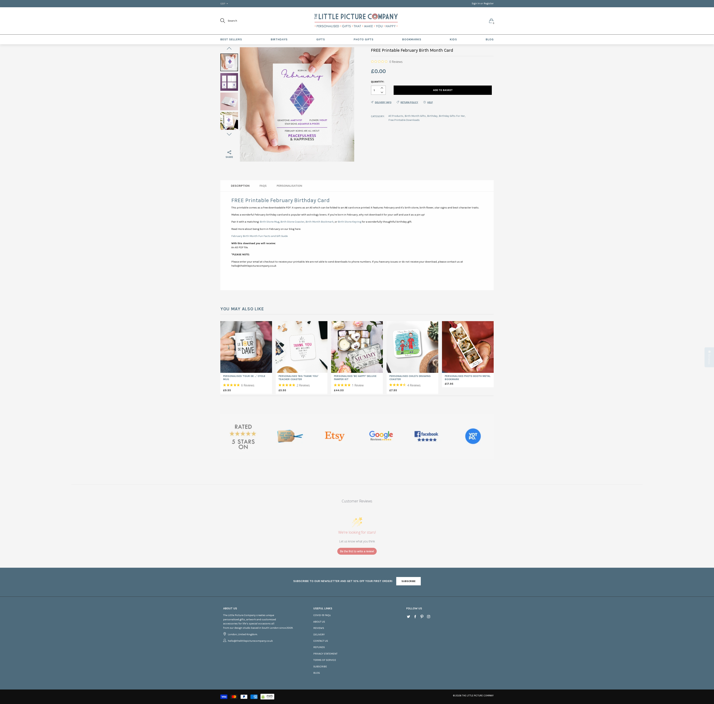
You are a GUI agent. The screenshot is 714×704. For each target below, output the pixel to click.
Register (489, 3)
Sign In (476, 3)
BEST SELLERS (231, 39)
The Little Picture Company (478, 695)
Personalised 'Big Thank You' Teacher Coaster (298, 378)
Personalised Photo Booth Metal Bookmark (468, 378)
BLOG (490, 39)
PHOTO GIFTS (364, 39)
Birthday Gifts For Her (452, 116)
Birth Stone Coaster (292, 221)
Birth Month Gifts (415, 116)
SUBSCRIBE (408, 581)
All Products (395, 116)
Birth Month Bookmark (319, 221)
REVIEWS (318, 628)
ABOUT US (319, 621)
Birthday (432, 116)
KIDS (453, 39)
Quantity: (377, 81)
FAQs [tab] (263, 185)
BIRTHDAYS (279, 39)
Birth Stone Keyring (349, 221)
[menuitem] (231, 39)
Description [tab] (240, 185)
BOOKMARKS (411, 39)
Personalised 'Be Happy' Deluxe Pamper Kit (355, 378)
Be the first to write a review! (357, 551)
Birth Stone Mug (269, 221)
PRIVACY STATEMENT (325, 653)
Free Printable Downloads (404, 120)
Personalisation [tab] (289, 185)
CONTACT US (320, 640)
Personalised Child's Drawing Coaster (410, 378)
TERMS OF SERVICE (324, 660)
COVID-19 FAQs (322, 615)
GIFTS (320, 39)
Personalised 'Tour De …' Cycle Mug (244, 378)
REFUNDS (319, 647)
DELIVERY (319, 634)
